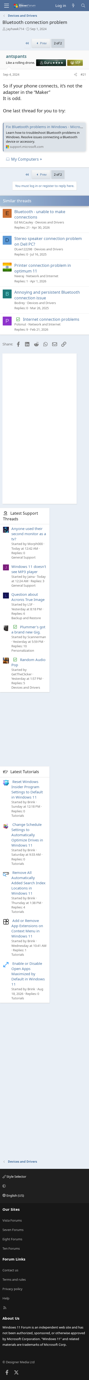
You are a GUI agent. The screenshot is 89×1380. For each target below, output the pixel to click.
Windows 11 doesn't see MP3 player (28, 569)
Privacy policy (12, 1289)
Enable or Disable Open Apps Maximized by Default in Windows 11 (28, 974)
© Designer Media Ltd (18, 1362)
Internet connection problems (51, 319)
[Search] (83, 5)
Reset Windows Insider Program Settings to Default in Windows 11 (27, 789)
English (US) (15, 1195)
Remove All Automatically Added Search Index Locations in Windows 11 (28, 883)
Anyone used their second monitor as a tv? (28, 533)
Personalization (22, 650)
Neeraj (19, 276)
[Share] (75, 74)
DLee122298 (23, 249)
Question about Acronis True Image (27, 597)
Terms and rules (14, 1279)
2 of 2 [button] (58, 43)
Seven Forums (12, 1229)
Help (5, 1298)
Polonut (20, 324)
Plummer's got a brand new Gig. (28, 629)
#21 (83, 74)
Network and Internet (42, 276)
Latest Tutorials (24, 771)
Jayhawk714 (15, 29)
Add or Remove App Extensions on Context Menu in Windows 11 (27, 928)
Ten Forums (11, 1248)
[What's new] (73, 5)
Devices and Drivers (49, 222)
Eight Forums (12, 1239)
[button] (43, 1186)
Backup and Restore (26, 618)
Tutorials (17, 815)
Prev (43, 43)
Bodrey (19, 303)
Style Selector (16, 1176)
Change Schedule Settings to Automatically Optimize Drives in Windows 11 (27, 835)
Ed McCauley (23, 222)
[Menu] (6, 5)
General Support (23, 557)
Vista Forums (12, 1220)
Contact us (10, 1270)
